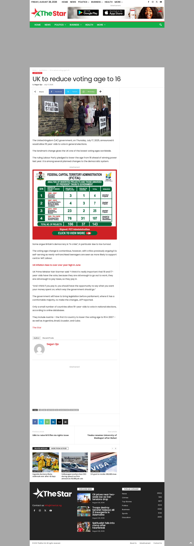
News (73, 1)
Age (44, 410)
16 (40, 410)
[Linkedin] (53, 421)
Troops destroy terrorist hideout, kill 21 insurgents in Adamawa (103, 511)
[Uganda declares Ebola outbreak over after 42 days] (45, 462)
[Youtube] (160, 2)
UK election (64, 410)
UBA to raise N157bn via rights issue (50, 435)
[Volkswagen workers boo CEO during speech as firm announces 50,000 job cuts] (74, 462)
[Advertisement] (97, 47)
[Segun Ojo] (39, 349)
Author (36, 338)
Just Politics (43, 70)
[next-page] (115, 448)
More (118, 1)
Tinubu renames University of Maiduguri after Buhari (102, 436)
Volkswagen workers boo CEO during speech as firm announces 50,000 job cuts (73, 476)
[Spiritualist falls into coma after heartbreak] (83, 527)
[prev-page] (112, 448)
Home (65, 1)
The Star (36, 327)
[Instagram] (152, 2)
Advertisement (145, 543)
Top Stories (127, 501)
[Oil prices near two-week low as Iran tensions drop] (83, 498)
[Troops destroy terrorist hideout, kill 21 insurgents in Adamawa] (83, 511)
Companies (66, 471)
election (51, 410)
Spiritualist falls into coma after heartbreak (103, 525)
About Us (133, 543)
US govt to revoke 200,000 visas (103, 474)
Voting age (74, 410)
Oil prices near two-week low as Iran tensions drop (103, 497)
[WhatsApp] (47, 421)
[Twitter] (156, 2)
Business (96, 1)
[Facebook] (148, 2)
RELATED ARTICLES (41, 448)
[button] (160, 25)
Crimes (125, 497)
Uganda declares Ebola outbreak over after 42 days (44, 475)
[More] (100, 91)
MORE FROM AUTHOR (59, 448)
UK (57, 410)
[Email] (59, 421)
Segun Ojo (38, 85)
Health (108, 1)
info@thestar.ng (53, 505)
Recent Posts (48, 338)
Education (126, 517)
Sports (125, 513)
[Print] (65, 421)
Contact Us (157, 543)
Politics (82, 1)
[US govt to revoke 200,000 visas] (104, 462)
